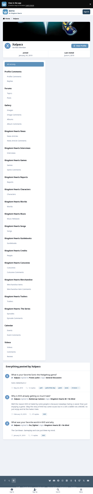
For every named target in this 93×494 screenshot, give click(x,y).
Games (10, 165)
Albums (10, 119)
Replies (10, 81)
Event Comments (14, 335)
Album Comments (14, 124)
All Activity (11, 64)
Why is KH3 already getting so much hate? (30, 396)
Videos (9, 347)
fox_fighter (33, 425)
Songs (9, 231)
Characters (11, 194)
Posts (9, 98)
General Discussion (54, 378)
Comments (11, 352)
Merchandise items (15, 284)
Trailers (10, 301)
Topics (9, 93)
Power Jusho (34, 378)
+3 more (74, 388)
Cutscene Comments (15, 272)
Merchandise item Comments (19, 289)
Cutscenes (11, 268)
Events (9, 330)
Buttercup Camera (36, 399)
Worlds (10, 206)
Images (10, 110)
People (9, 255)
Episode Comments (15, 318)
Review (10, 356)
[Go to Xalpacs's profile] (7, 376)
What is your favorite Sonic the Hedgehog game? (34, 374)
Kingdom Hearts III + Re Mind (62, 399)
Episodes (10, 313)
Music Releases (13, 219)
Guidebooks (12, 243)
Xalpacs (17, 378)
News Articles (12, 136)
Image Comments (14, 115)
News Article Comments (16, 141)
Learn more (4, 4)
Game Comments (14, 170)
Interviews (11, 153)
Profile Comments (14, 76)
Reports (10, 182)
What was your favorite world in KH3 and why (32, 422)
